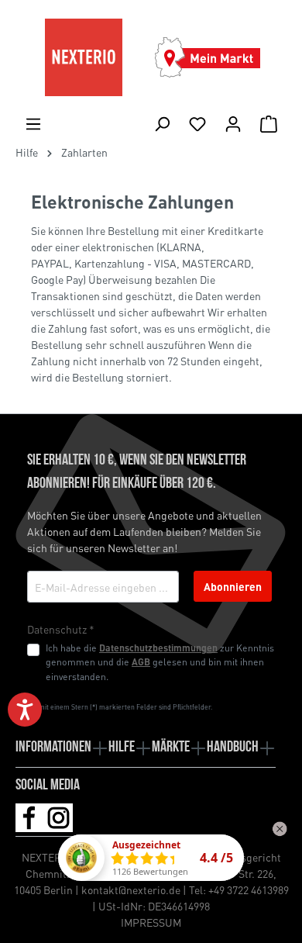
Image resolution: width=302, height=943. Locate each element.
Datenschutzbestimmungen (158, 647)
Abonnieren (233, 586)
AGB (141, 661)
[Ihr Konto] (233, 123)
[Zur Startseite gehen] (83, 57)
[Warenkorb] (269, 123)
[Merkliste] (197, 123)
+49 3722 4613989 (248, 889)
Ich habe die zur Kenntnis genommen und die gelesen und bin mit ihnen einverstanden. (160, 661)
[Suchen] (162, 123)
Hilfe (121, 747)
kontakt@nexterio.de (130, 889)
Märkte (171, 747)
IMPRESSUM (151, 922)
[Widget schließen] (280, 829)
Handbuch (233, 747)
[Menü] (33, 123)
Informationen (53, 747)
